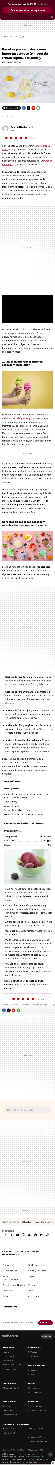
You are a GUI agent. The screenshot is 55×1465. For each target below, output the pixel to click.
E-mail (38, 108)
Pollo (31, 1290)
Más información (45, 1462)
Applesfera (8, 1360)
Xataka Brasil (9, 1433)
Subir (45, 1336)
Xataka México (9, 1429)
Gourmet (7, 1265)
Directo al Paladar (11, 1388)
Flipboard (33, 108)
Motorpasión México (37, 1450)
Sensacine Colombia (37, 1441)
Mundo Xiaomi (9, 1369)
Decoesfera (8, 1410)
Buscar (43, 1323)
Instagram (23, 1234)
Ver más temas (10, 1307)
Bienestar (8, 1290)
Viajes (31, 1276)
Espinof (31, 1374)
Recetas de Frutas (20, 1005)
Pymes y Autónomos (37, 1410)
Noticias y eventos (37, 1265)
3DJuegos (32, 1352)
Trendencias (8, 1406)
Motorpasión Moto (36, 1392)
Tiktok (47, 1234)
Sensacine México (36, 1437)
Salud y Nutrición (37, 1270)
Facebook (24, 108)
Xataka (6, 1352)
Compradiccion (10, 1415)
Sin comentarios (13, 108)
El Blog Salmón (35, 1406)
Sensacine (33, 1370)
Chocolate (33, 1296)
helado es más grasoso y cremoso (22, 418)
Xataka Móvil (8, 1356)
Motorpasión (34, 1388)
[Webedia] (10, 1337)
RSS (29, 1234)
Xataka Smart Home (12, 1365)
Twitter (28, 108)
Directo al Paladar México (14, 1450)
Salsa (5, 1296)
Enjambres (33, 1285)
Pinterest (35, 1234)
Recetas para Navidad (14, 1285)
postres (23, 37)
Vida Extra (33, 1356)
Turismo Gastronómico (10, 1278)
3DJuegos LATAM (36, 1429)
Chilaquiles (27, 1222)
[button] (22, 127)
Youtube (17, 1234)
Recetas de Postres (41, 1005)
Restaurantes (10, 1270)
